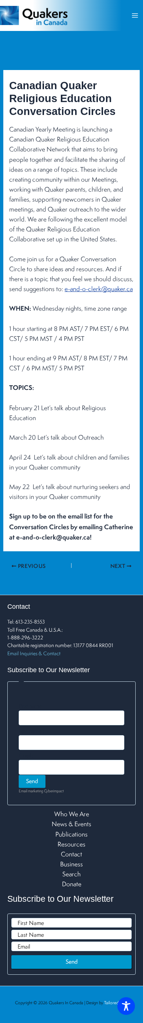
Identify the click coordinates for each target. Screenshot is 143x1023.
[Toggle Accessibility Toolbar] (126, 1006)
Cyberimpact (54, 790)
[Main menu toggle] (134, 15)
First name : (32, 706)
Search (71, 874)
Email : (26, 755)
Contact (71, 854)
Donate (71, 884)
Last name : (31, 730)
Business (71, 864)
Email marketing (31, 790)
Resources (71, 844)
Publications (71, 834)
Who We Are (71, 814)
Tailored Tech (116, 1002)
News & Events (71, 824)
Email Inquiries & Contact (33, 653)
